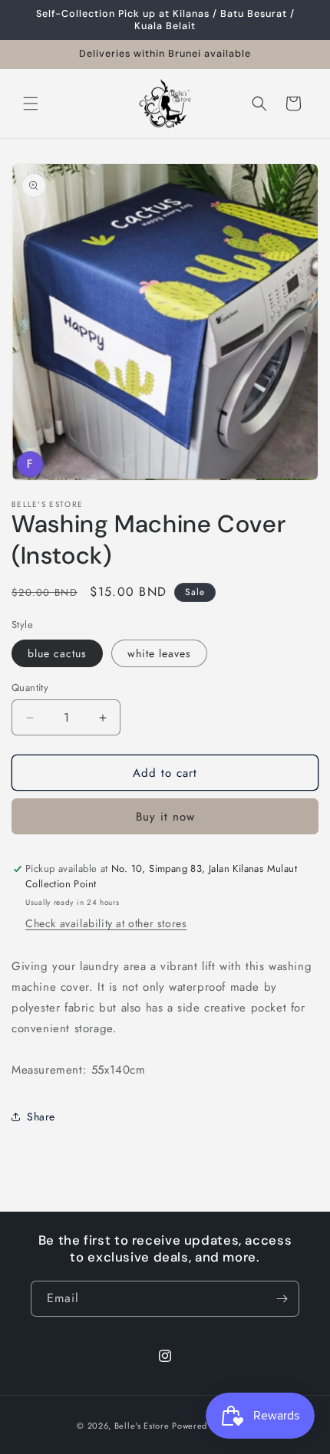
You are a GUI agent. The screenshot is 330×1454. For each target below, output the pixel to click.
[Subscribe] (282, 1299)
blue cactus (57, 653)
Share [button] (41, 1116)
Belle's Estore (142, 1425)
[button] (31, 103)
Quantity (30, 687)
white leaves (159, 653)
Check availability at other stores (105, 923)
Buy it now (165, 816)
